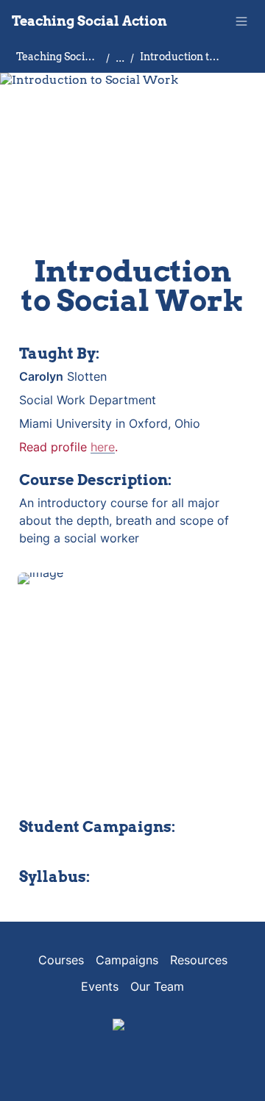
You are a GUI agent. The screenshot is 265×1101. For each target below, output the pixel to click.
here (103, 447)
